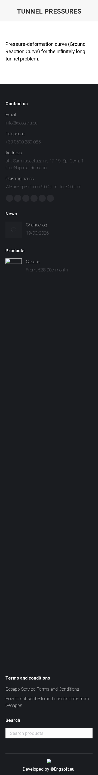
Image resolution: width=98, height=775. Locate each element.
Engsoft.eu (64, 769)
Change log (36, 225)
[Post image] (13, 230)
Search (87, 733)
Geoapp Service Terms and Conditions (42, 689)
